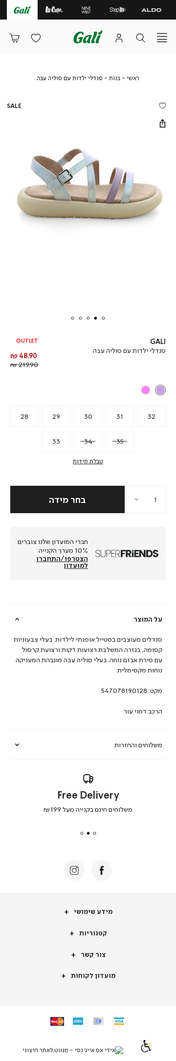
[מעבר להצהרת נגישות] (146, 1050)
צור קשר (92, 954)
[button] (14, 37)
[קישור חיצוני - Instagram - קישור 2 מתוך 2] (74, 870)
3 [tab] (88, 318)
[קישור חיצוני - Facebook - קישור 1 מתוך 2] (101, 870)
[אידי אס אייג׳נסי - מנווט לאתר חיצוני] (72, 1050)
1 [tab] (103, 318)
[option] (160, 390)
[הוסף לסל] (67, 499)
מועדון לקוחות (92, 975)
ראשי (133, 78)
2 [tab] (95, 318)
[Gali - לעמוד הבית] (88, 36)
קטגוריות (92, 933)
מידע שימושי (92, 911)
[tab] (88, 619)
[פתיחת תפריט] (162, 37)
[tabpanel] (88, 209)
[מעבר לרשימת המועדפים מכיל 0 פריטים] (35, 37)
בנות (114, 78)
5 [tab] (72, 318)
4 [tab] (80, 318)
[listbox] (89, 390)
